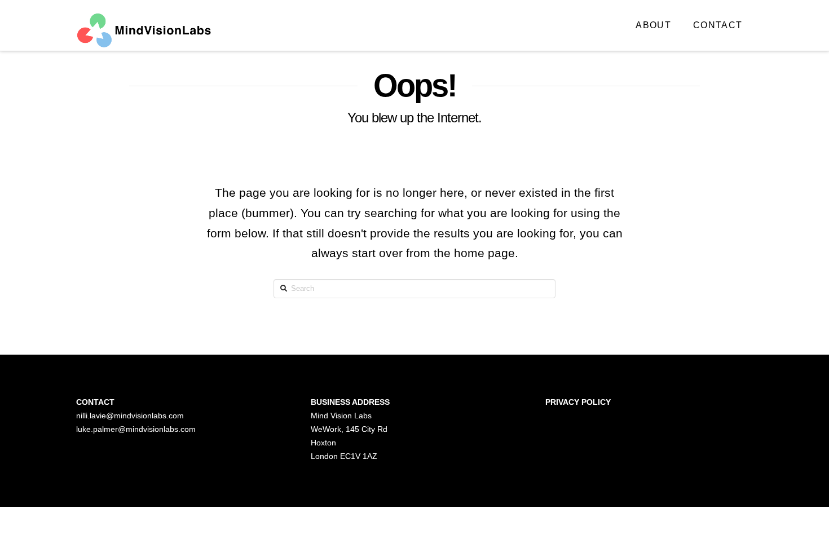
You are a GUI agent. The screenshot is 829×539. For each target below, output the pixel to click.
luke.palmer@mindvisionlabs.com (136, 429)
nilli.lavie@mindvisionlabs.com (130, 415)
